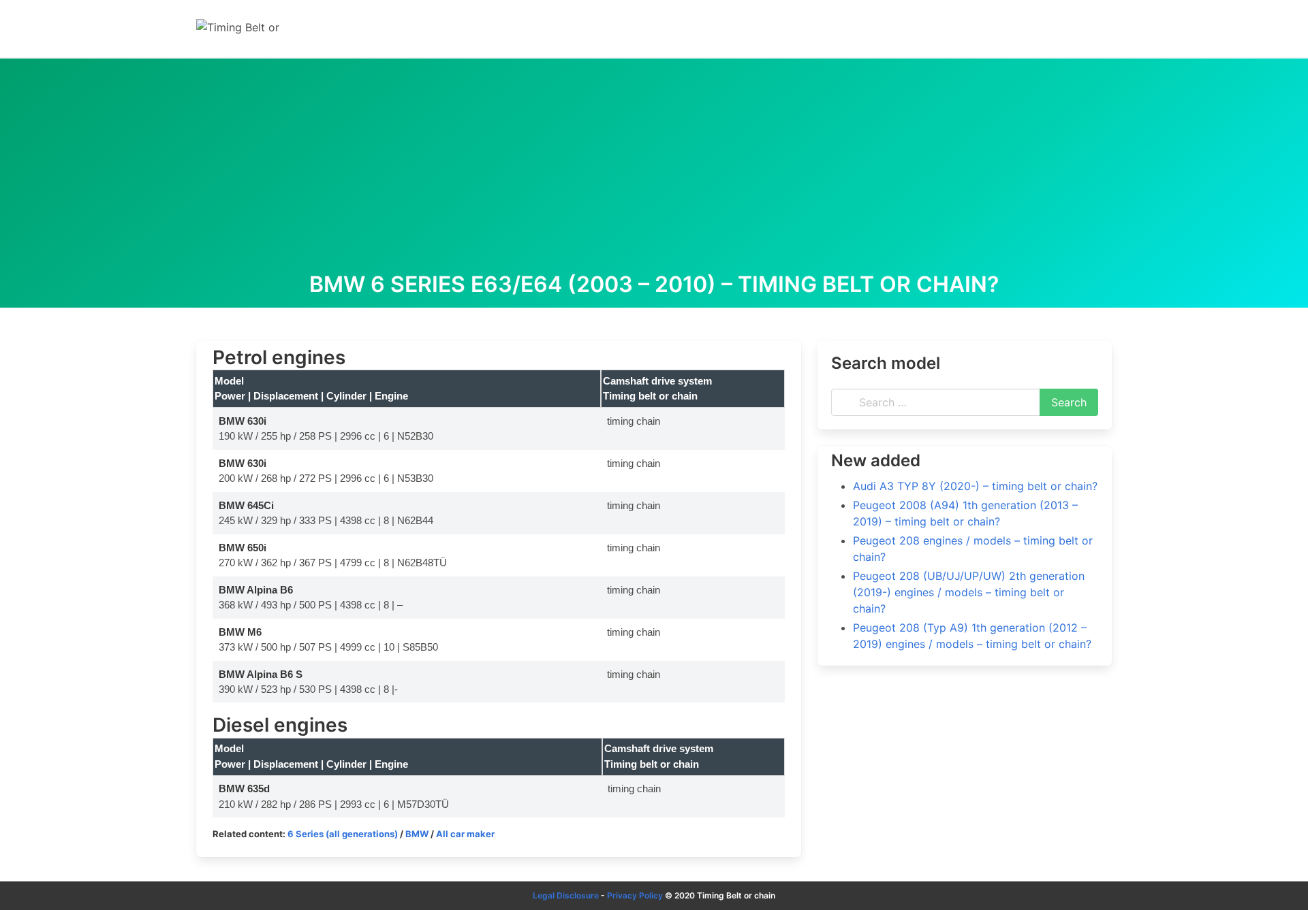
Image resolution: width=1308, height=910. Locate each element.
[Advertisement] (654, 170)
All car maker (465, 833)
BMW (417, 833)
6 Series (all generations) (342, 833)
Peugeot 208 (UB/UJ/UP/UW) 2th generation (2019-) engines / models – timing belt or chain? (969, 592)
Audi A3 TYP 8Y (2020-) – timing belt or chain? (975, 486)
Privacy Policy (635, 895)
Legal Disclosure (566, 895)
